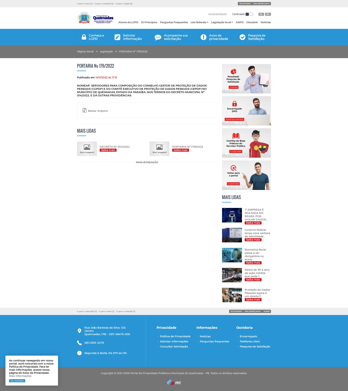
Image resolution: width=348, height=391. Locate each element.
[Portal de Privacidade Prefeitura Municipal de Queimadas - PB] (95, 18)
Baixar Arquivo (97, 110)
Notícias (266, 22)
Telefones (245, 3)
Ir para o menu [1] (85, 4)
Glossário (252, 22)
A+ (268, 14)
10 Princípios (149, 22)
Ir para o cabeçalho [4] (87, 311)
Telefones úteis (250, 341)
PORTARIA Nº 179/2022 (133, 51)
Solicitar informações (174, 341)
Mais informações (20, 375)
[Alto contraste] (251, 14)
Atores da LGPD (128, 22)
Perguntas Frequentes (174, 22)
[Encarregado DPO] (246, 111)
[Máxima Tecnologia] (174, 384)
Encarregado (261, 3)
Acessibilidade (217, 14)
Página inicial (85, 51)
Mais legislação (147, 162)
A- (261, 14)
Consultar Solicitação (174, 346)
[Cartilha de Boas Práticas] (246, 143)
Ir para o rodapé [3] (123, 4)
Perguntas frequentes (214, 341)
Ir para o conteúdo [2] (104, 4)
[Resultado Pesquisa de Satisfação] (246, 78)
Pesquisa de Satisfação (255, 346)
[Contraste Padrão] (247, 14)
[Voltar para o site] (246, 175)
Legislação (106, 51)
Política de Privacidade (175, 336)
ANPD (240, 22)
